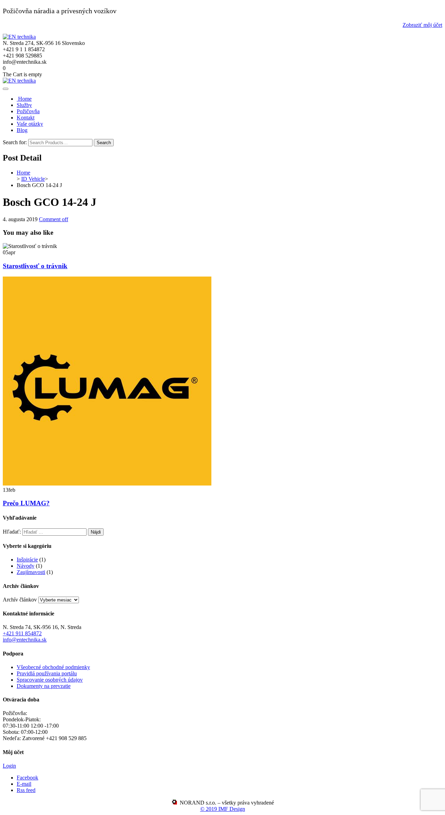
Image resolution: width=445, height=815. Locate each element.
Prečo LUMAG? (26, 503)
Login (9, 766)
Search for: (15, 142)
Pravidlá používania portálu (47, 673)
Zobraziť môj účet (422, 25)
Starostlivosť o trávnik (35, 266)
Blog (22, 130)
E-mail (24, 784)
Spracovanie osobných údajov (50, 680)
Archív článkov (20, 600)
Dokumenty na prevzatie (44, 686)
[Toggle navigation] (5, 89)
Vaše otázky (30, 124)
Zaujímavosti (31, 572)
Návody (25, 566)
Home (24, 99)
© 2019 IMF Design (222, 809)
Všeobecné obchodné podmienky (53, 667)
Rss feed (26, 790)
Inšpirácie (27, 559)
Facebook (27, 778)
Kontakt (25, 118)
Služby (24, 105)
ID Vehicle (33, 179)
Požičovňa (28, 111)
